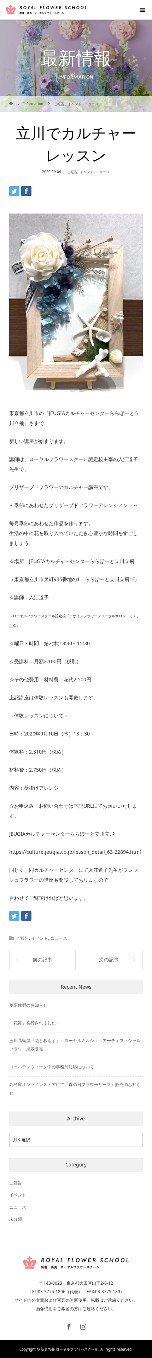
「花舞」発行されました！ (34, 1023)
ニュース (103, 171)
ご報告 (72, 171)
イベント (87, 171)
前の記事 (42, 959)
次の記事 (109, 959)
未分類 (15, 1219)
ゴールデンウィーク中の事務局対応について (51, 1067)
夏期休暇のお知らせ (28, 1005)
